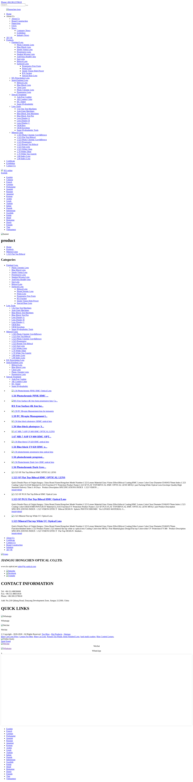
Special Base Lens (29, 75)
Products (10, 40)
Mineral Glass (17, 132)
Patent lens (16, 23)
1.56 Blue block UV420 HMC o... (29, 447)
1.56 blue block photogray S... (28, 426)
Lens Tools (16, 106)
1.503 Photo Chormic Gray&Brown (32, 135)
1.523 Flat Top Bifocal (26, 137)
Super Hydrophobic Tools (27, 130)
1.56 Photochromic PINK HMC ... (30, 395)
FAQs (14, 26)
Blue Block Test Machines (28, 113)
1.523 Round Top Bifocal (27, 144)
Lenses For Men (26, 636)
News (14, 28)
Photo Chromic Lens (25, 45)
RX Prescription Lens (21, 78)
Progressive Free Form (31, 66)
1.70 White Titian (24, 151)
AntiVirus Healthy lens (26, 56)
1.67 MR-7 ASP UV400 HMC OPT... (31, 436)
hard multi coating (87, 636)
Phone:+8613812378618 (11, 2)
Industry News (23, 35)
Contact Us (11, 166)
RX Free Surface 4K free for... (27, 406)
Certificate (10, 161)
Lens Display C (23, 123)
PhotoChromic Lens (25, 291)
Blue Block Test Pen (25, 116)
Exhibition (21, 33)
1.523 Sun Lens (23, 147)
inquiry (14, 490)
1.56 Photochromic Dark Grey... (29, 467)
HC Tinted (21, 102)
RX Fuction (27, 73)
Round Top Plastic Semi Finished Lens (63, 636)
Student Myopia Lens (26, 54)
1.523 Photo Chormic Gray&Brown (32, 140)
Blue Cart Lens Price (9, 636)
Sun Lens (21, 59)
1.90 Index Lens (23, 159)
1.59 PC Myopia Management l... (29, 416)
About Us (16, 19)
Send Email (6, 641)
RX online (8, 170)
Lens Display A (23, 118)
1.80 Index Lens (23, 156)
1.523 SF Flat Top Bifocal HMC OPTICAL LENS (38, 477)
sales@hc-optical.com (27, 566)
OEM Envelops (23, 128)
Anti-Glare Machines (25, 111)
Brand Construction (20, 21)
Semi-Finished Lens (20, 80)
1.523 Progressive (24, 142)
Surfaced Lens (23, 64)
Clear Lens (21, 87)
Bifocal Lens (22, 61)
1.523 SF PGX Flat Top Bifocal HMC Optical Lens (39, 499)
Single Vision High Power (33, 71)
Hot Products (56, 634)
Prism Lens (26, 68)
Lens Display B (23, 121)
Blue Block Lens (24, 47)
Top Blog (45, 634)
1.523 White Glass (24, 149)
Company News (23, 30)
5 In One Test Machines (27, 109)
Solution (9, 547)
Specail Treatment (19, 94)
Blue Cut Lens (40, 636)
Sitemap (67, 634)
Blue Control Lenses (105, 636)
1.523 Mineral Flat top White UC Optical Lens (37, 521)
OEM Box (21, 125)
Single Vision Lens (25, 49)
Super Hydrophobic (25, 104)
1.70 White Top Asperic (27, 154)
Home (8, 14)
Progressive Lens (24, 52)
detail (19, 490)
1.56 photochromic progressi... (28, 457)
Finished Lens (17, 42)
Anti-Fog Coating (24, 97)
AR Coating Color (24, 99)
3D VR (9, 38)
